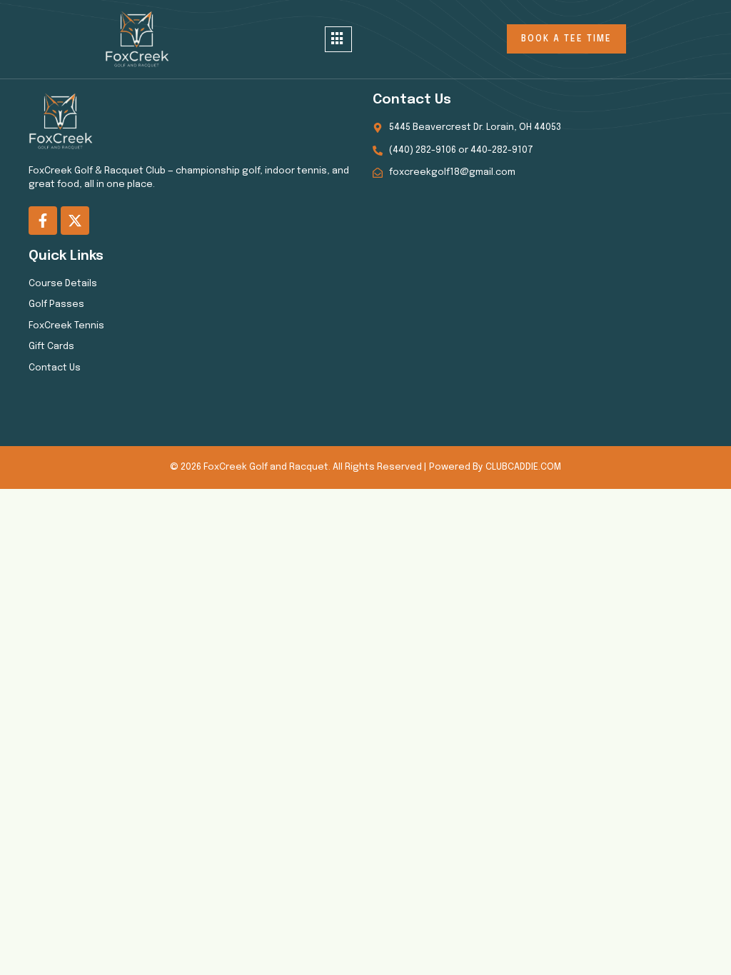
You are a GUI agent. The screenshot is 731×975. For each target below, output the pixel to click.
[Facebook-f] (43, 220)
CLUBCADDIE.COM (523, 467)
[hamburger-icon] (338, 39)
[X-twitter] (75, 220)
